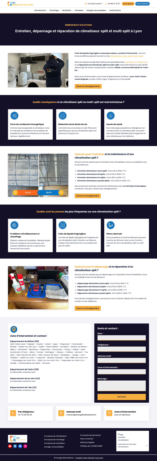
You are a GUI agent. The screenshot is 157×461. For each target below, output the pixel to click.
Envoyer (121, 397)
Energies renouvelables (54, 447)
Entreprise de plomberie (90, 435)
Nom (101, 333)
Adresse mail (105, 356)
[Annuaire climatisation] (132, 441)
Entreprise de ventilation (54, 443)
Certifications (115, 10)
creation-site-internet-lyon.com (89, 458)
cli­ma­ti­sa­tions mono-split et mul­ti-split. (126, 56)
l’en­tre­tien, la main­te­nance (136, 62)
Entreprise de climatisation (55, 436)
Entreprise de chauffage (54, 439)
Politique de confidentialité (91, 446)
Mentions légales (87, 442)
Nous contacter (86, 439)
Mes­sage (103, 378)
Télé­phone (104, 344)
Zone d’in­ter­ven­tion (108, 367)
